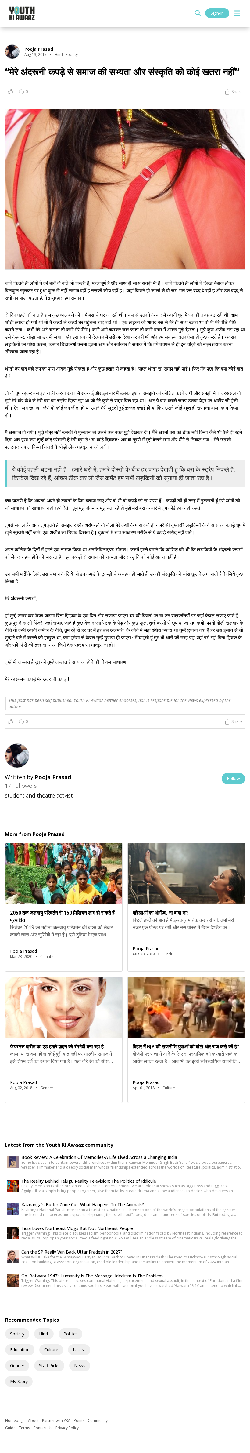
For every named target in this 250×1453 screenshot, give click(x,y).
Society (17, 1334)
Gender (17, 1365)
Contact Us (43, 1427)
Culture (51, 1350)
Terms (25, 1427)
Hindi (44, 1334)
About (34, 1420)
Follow (233, 778)
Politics (70, 1334)
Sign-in (217, 13)
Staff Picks (49, 1365)
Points (79, 1420)
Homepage (15, 1420)
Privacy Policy (67, 1427)
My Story (19, 1381)
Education (20, 1350)
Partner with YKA (56, 1420)
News (79, 1365)
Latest (79, 1350)
